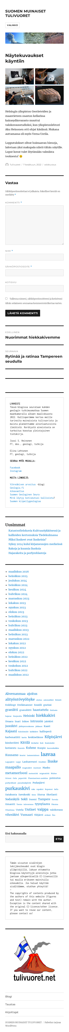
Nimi (9, 251)
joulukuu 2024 (18, 580)
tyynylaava (42, 804)
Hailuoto (53, 710)
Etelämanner (25, 704)
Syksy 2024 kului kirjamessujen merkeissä (35, 544)
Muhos (54, 773)
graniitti (11, 710)
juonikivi (11, 726)
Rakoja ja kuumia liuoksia (25, 548)
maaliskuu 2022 (19, 674)
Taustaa (10, 1004)
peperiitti (22, 778)
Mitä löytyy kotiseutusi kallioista (32, 497)
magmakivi (27, 768)
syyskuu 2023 (17, 607)
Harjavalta (17, 716)
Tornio (19, 804)
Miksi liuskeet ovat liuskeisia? (27, 539)
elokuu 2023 (16, 612)
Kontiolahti (50, 743)
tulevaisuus (28, 804)
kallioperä (45, 731)
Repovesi (49, 789)
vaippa (42, 809)
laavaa (48, 754)
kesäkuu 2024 (17, 589)
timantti (10, 804)
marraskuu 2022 (19, 638)
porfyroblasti (10, 783)
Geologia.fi (17, 487)
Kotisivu (11, 282)
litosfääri (42, 762)
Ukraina (54, 804)
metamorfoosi (16, 773)
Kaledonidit (23, 732)
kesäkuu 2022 (17, 661)
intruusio (36, 721)
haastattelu (40, 710)
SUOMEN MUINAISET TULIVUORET (25, 13)
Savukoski (24, 794)
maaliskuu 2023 (19, 629)
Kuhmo (31, 748)
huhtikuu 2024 (18, 594)
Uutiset (30, 809)
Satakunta (11, 794)
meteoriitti (33, 773)
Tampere (44, 799)
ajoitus (32, 694)
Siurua (41, 794)
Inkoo (25, 721)
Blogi (8, 996)
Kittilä (25, 742)
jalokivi (48, 721)
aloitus (39, 700)
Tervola (55, 800)
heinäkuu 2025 (18, 576)
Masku (46, 767)
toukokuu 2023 (18, 620)
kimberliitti (12, 742)
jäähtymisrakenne (26, 726)
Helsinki (29, 716)
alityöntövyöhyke (20, 699)
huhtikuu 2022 (18, 670)
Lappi (18, 762)
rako (33, 789)
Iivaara (9, 721)
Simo (34, 795)
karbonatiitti (12, 737)
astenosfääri (48, 700)
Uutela (19, 809)
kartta (24, 737)
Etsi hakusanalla (15, 833)
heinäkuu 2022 (18, 656)
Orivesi (8, 778)
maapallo (13, 767)
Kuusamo (11, 755)
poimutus (54, 778)
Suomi (33, 799)
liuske (53, 761)
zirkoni (48, 815)
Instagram (16, 471)
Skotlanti (51, 794)
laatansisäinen (33, 755)
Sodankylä (12, 799)
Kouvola (21, 748)
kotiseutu (10, 748)
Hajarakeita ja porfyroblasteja (27, 553)
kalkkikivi (34, 732)
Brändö (58, 700)
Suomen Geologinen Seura (24, 494)
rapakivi (39, 789)
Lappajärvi (9, 762)
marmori (37, 768)
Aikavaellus (17, 491)
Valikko (12, 25)
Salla (56, 789)
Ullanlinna (9, 810)
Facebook (15, 467)
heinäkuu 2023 (18, 616)
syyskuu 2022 (17, 647)
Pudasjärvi (39, 782)
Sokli (24, 799)
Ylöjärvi (38, 814)
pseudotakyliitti (24, 783)
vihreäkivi (12, 815)
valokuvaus (50, 164)
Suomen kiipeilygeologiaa (25, 501)
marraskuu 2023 (19, 598)
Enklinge (10, 704)
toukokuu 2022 (18, 665)
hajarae (8, 716)
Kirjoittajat (11, 1012)
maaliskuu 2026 (19, 571)
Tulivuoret (15, 164)
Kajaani (11, 731)
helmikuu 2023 (18, 634)
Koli (41, 743)
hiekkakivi (45, 715)
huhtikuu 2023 (18, 625)
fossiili (38, 704)
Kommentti (13, 202)
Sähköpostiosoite (18, 266)
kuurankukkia (53, 748)
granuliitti (25, 710)
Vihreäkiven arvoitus (23, 484)
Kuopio (41, 748)
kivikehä (35, 743)
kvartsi (23, 755)
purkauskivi (17, 788)
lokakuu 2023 (17, 603)
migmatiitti (44, 773)
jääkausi (38, 726)
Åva (53, 815)
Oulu (15, 778)
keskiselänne (35, 737)
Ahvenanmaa (15, 694)
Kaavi (47, 726)
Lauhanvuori (29, 761)
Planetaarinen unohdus (38, 778)
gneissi (47, 704)
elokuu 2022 (16, 652)
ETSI (59, 839)
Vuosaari (27, 815)
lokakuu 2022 (17, 643)
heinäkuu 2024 (18, 585)
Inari (18, 721)
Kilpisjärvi (53, 737)
